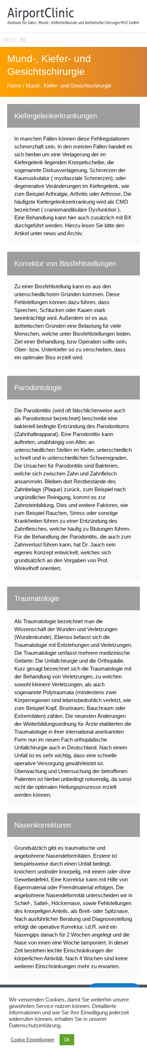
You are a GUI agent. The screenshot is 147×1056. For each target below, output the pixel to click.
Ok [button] (67, 1039)
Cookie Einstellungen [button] (32, 1039)
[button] (9, 40)
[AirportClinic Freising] (73, 16)
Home (14, 85)
